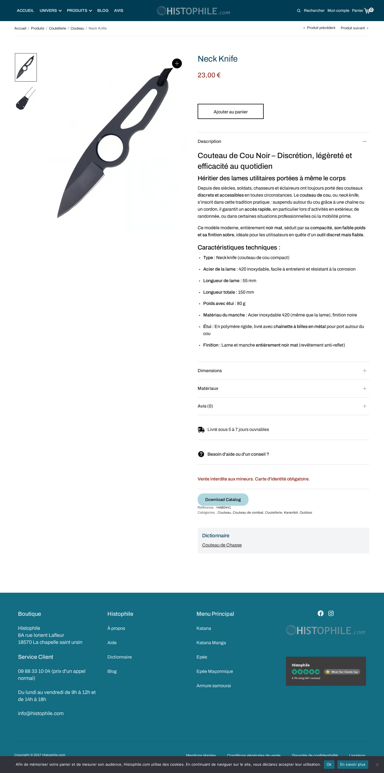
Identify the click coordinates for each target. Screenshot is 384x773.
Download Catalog (223, 499)
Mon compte (338, 10)
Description (209, 141)
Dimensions (210, 370)
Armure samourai (213, 685)
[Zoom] (177, 63)
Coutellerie (57, 28)
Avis (118, 10)
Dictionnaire (119, 657)
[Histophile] (194, 10)
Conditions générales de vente (254, 755)
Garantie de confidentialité (315, 755)
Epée (201, 657)
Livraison (357, 755)
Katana (203, 628)
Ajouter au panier (231, 111)
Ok (329, 764)
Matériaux (208, 388)
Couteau (77, 28)
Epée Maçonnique (214, 671)
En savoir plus (353, 764)
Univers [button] (48, 10)
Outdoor (306, 512)
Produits (37, 28)
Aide (112, 642)
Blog (103, 10)
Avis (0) (205, 406)
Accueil (25, 10)
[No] (377, 764)
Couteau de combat (248, 512)
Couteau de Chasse (222, 545)
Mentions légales (201, 755)
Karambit (291, 512)
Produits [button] (77, 10)
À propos (116, 628)
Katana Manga (211, 642)
